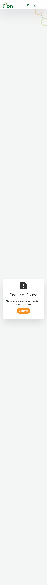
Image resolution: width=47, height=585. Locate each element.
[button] (34, 5)
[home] (8, 5)
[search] (28, 5)
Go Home (23, 311)
